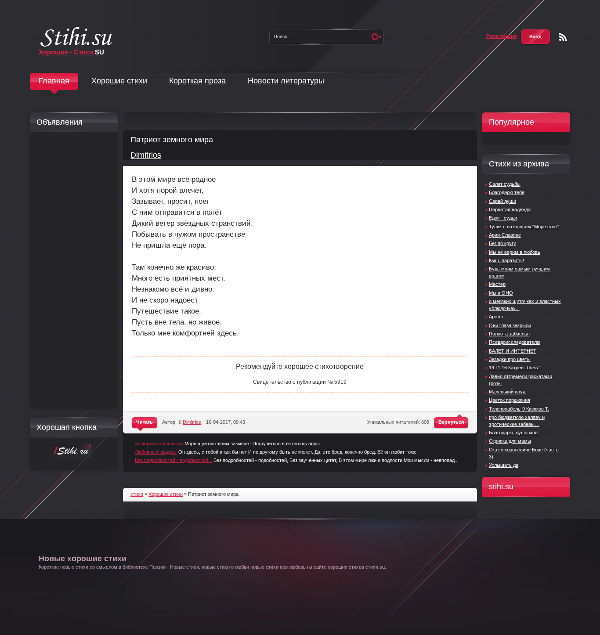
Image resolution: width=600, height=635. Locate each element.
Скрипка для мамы (510, 441)
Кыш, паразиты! (506, 260)
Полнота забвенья (509, 333)
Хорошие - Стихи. (71, 52)
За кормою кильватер (159, 443)
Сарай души (502, 201)
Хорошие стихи (119, 80)
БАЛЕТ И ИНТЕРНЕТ (512, 351)
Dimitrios (145, 155)
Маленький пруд (507, 391)
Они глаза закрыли (510, 325)
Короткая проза (197, 80)
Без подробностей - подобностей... (173, 460)
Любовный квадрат (156, 452)
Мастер (497, 284)
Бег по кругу (502, 243)
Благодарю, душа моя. (514, 432)
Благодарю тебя (506, 192)
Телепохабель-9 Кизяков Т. (519, 408)
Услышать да (503, 465)
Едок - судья (503, 217)
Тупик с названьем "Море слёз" (524, 226)
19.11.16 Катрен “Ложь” (514, 367)
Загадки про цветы (510, 359)
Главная (54, 80)
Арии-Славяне (505, 235)
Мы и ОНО (501, 293)
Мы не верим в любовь (514, 252)
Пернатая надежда (510, 209)
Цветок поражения (509, 400)
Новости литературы (286, 80)
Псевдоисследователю (514, 342)
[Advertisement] (71, 270)
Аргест (496, 316)
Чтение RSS (563, 37)
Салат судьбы (504, 184)
